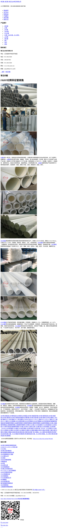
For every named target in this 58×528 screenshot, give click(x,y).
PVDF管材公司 (5, 456)
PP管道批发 (4, 461)
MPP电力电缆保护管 (32, 415)
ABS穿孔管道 (22, 428)
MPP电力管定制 (6, 417)
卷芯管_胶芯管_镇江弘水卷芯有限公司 (11, 1)
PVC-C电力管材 (18, 419)
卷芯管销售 (8, 435)
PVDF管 (6, 33)
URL (2, 498)
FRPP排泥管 (45, 421)
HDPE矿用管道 (37, 421)
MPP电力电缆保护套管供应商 (8, 445)
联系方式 (6, 19)
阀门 (5, 40)
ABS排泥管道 (45, 426)
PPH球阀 (3, 458)
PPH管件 (17, 407)
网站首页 (6, 10)
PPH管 (6, 29)
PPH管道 (3, 403)
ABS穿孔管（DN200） (40, 428)
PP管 (5, 28)
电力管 (6, 38)
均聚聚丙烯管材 (36, 423)
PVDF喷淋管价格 (5, 474)
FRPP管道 (3, 241)
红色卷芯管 (5, 434)
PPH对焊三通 (4, 465)
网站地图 (20, 498)
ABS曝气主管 (31, 426)
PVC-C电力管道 (10, 419)
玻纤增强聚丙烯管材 (8, 423)
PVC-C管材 (5, 421)
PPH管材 (29, 405)
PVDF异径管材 (38, 424)
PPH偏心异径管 (45, 430)
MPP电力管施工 (50, 417)
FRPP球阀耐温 (4, 485)
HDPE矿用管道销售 (6, 459)
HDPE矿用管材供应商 (6, 472)
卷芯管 (6, 26)
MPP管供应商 (13, 415)
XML (4, 498)
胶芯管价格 (21, 432)
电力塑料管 (26, 417)
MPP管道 (24, 415)
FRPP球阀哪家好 (5, 467)
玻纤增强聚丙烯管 (14, 426)
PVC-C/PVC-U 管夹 (47, 419)
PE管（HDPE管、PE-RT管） (12, 35)
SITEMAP (8, 498)
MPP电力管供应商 (43, 415)
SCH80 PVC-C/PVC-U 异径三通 (9, 447)
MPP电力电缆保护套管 (17, 417)
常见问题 (6, 17)
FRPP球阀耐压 (4, 476)
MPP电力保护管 (34, 417)
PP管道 (8, 159)
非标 (5, 44)
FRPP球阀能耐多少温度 (7, 454)
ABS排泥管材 (9, 428)
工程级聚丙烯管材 (20, 424)
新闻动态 (6, 14)
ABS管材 (16, 428)
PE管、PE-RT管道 (13, 434)
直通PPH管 (38, 430)
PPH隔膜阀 (3, 479)
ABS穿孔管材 (30, 428)
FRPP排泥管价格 (5, 481)
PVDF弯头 (3, 449)
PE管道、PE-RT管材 (40, 432)
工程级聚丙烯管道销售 (7, 486)
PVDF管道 (3, 322)
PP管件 (40, 163)
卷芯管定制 (21, 434)
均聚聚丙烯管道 (27, 423)
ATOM (16, 498)
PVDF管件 (3, 324)
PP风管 (27, 424)
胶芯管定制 (49, 432)
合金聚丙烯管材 (18, 423)
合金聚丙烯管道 (45, 423)
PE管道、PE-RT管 (46, 434)
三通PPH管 (52, 430)
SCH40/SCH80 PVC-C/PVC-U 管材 (32, 419)
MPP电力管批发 (5, 415)
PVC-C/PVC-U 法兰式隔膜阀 (8, 470)
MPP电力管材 (42, 417)
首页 (2, 71)
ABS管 (6, 37)
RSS (13, 498)
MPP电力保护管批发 (6, 450)
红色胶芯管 (14, 432)
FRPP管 (6, 31)
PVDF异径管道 (47, 424)
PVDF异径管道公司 (6, 477)
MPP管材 (19, 415)
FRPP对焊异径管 (20, 421)
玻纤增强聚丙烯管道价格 (7, 452)
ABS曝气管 (38, 426)
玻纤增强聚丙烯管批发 (7, 483)
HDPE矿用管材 (29, 421)
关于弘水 (6, 12)
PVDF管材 (18, 326)
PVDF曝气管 (5, 426)
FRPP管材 (40, 242)
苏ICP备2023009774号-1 (38, 489)
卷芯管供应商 (28, 434)
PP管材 (2, 157)
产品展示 (6, 16)
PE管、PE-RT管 (36, 434)
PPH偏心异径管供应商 (7, 468)
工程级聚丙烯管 (11, 424)
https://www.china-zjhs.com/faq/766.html (43, 438)
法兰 (5, 42)
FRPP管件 (54, 244)
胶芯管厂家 (31, 432)
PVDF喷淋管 (11, 421)
